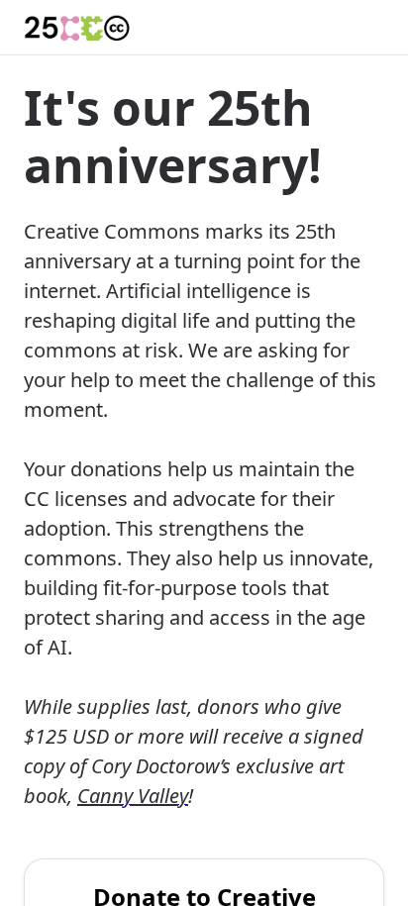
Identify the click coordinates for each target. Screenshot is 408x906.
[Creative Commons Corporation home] (78, 28)
